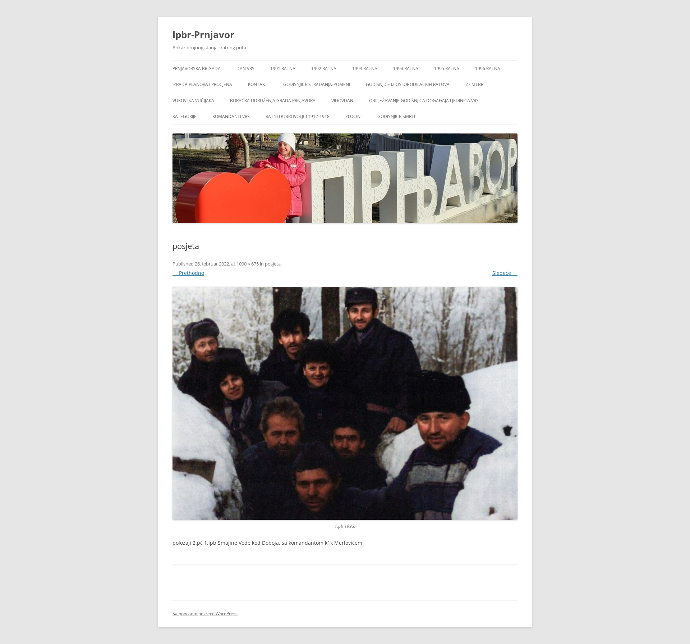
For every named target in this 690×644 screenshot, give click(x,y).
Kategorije (184, 116)
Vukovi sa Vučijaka (193, 100)
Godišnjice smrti (396, 116)
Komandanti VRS (231, 116)
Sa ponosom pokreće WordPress (205, 614)
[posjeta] (345, 403)
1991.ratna (282, 68)
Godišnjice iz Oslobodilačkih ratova (408, 84)
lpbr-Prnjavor (203, 34)
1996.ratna (487, 68)
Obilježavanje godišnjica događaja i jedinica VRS (424, 100)
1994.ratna (405, 68)
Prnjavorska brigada (196, 68)
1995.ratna (446, 68)
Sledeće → (505, 272)
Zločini (353, 116)
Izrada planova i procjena (202, 84)
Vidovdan (342, 100)
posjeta (273, 263)
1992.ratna (323, 68)
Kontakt (257, 84)
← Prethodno (188, 272)
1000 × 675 (247, 263)
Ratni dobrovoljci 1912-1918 (298, 116)
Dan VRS (245, 68)
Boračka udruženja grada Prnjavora (273, 100)
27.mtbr (474, 84)
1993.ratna (364, 68)
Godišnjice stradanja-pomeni (316, 84)
